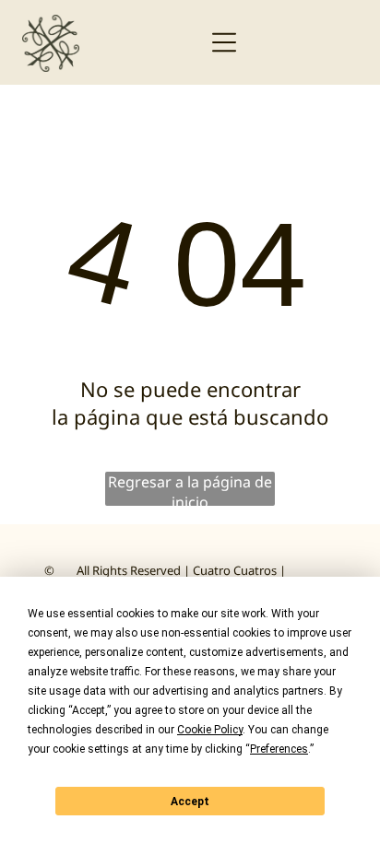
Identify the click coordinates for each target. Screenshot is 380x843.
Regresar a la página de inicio (190, 489)
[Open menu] (224, 42)
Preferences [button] (279, 749)
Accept (190, 801)
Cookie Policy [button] (210, 729)
